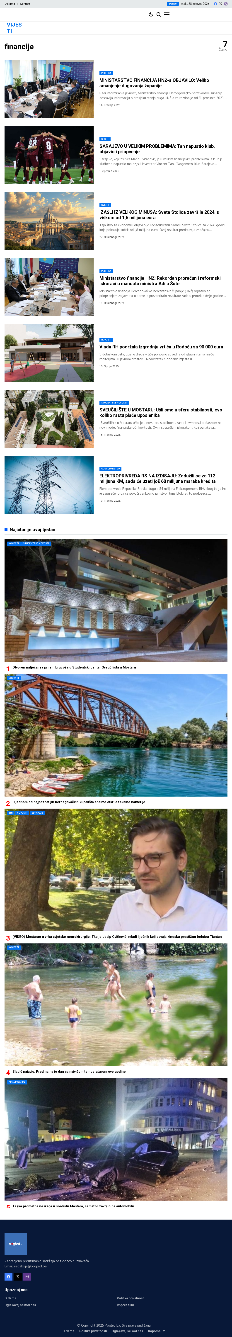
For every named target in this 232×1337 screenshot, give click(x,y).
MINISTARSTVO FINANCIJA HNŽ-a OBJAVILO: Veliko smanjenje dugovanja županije (154, 83)
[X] (220, 3)
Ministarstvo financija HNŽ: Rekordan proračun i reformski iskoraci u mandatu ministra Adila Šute (160, 280)
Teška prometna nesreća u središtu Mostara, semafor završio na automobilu (73, 1206)
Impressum (125, 1305)
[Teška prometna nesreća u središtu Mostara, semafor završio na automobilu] (116, 1139)
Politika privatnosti (131, 1298)
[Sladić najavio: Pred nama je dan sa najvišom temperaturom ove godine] (116, 1004)
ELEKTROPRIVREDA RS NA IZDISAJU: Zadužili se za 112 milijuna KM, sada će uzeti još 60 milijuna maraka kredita (157, 478)
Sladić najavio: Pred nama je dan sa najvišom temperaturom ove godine (69, 1072)
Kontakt (25, 3)
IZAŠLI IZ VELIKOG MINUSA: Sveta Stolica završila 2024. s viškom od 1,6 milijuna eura (159, 214)
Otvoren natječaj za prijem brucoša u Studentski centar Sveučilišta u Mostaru (74, 667)
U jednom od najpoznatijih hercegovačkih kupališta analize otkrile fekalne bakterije (78, 802)
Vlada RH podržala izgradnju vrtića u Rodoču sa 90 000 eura (161, 347)
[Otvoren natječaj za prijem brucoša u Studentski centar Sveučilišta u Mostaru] (116, 600)
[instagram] (225, 3)
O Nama (10, 3)
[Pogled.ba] (16, 1244)
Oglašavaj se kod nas (20, 1305)
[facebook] (215, 3)
